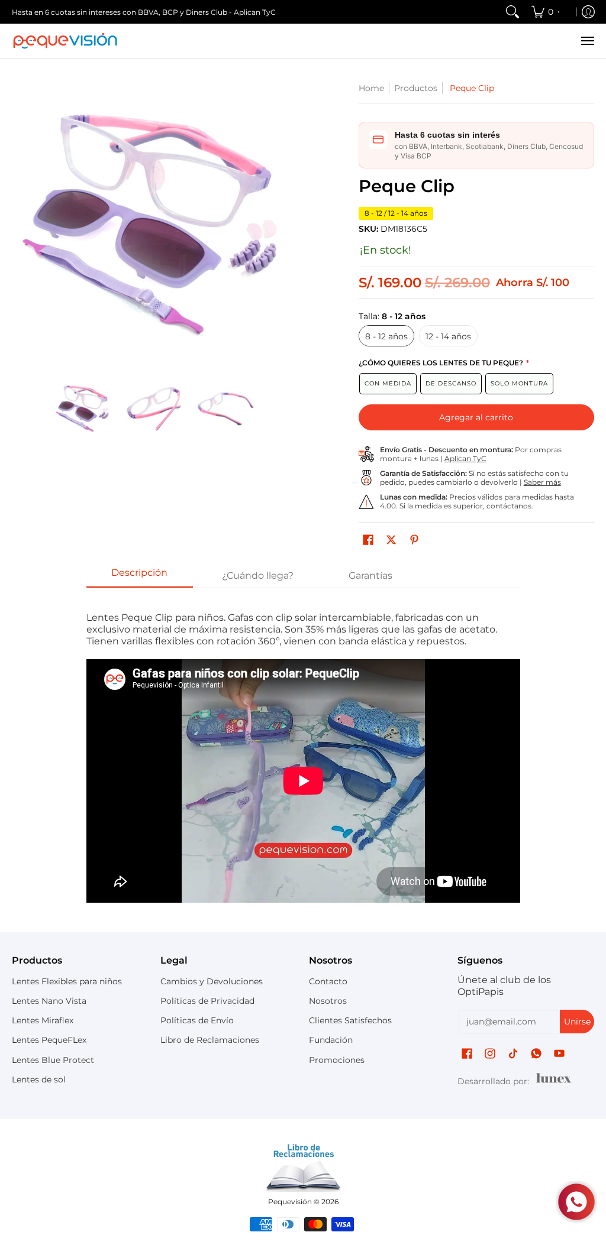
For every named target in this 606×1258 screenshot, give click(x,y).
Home (371, 88)
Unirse (577, 1021)
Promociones (337, 1060)
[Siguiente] (289, 225)
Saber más (542, 482)
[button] (368, 540)
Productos (415, 88)
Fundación (331, 1040)
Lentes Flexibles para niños (67, 981)
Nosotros (328, 1001)
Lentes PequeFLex (49, 1040)
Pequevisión (290, 1201)
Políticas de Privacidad (207, 1001)
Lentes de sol (39, 1079)
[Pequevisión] (65, 41)
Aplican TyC (465, 458)
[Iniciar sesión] (588, 12)
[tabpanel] (303, 757)
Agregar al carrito (476, 417)
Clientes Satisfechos (350, 1020)
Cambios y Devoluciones (211, 981)
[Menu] (587, 41)
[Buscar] (512, 12)
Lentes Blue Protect (53, 1060)
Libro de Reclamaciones (209, 1040)
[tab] (139, 576)
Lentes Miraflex (42, 1020)
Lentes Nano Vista (49, 1001)
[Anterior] (20, 225)
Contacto (328, 981)
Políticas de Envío (197, 1020)
